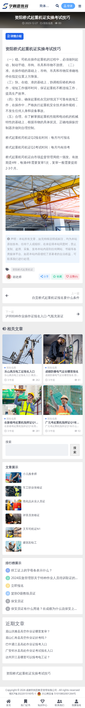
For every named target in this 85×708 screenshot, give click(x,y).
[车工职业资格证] (13, 491)
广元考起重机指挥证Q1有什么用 (62, 424)
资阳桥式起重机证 (22, 269)
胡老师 (17, 277)
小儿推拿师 (30, 474)
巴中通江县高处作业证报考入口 (26, 644)
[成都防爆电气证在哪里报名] (63, 349)
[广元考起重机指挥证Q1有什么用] (63, 400)
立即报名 (17, 585)
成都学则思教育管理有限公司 (41, 690)
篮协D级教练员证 (23, 593)
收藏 (59, 276)
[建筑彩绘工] (13, 546)
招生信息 (48, 23)
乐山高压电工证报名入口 (19, 371)
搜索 (8, 442)
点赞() (74, 276)
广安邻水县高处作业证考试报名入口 (29, 650)
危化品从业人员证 (34, 501)
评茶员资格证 (31, 515)
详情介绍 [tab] (16, 36)
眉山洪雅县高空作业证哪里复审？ (28, 631)
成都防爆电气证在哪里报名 (61, 371)
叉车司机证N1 (32, 529)
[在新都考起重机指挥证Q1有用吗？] (22, 400)
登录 (70, 6)
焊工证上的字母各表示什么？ (31, 570)
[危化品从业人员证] (13, 505)
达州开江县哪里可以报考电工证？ (28, 657)
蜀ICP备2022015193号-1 (22, 693)
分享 (46, 276)
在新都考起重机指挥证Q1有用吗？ (21, 424)
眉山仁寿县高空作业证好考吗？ (26, 638)
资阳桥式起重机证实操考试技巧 (28, 673)
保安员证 (17, 601)
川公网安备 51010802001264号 (59, 693)
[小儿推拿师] (13, 477)
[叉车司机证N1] (13, 532)
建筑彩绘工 (30, 542)
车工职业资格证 (32, 487)
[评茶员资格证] (13, 519)
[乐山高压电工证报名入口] (22, 349)
